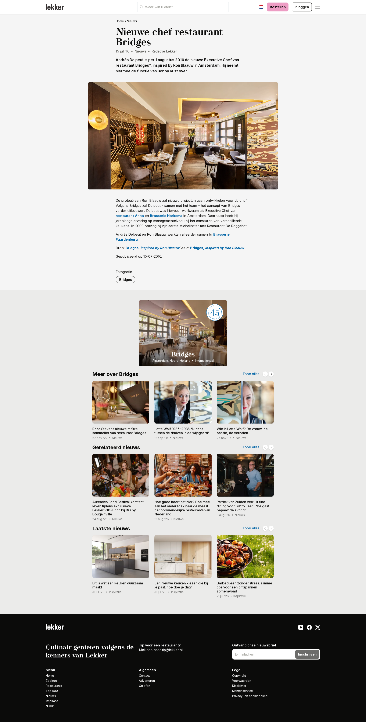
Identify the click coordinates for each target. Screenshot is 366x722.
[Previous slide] (265, 374)
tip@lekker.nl (172, 650)
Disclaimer (239, 685)
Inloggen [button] (302, 7)
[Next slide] (271, 374)
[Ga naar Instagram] (300, 628)
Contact (144, 675)
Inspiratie (52, 701)
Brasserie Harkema (166, 216)
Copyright (239, 675)
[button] (317, 7)
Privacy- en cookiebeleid (250, 696)
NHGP (50, 706)
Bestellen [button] (278, 7)
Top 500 (52, 691)
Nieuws (132, 21)
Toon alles (251, 374)
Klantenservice (242, 691)
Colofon (144, 685)
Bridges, (152, 248)
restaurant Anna (130, 216)
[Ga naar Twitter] (317, 628)
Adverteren (147, 680)
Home (120, 21)
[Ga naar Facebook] (309, 628)
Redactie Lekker (164, 51)
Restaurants (54, 685)
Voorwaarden (241, 680)
